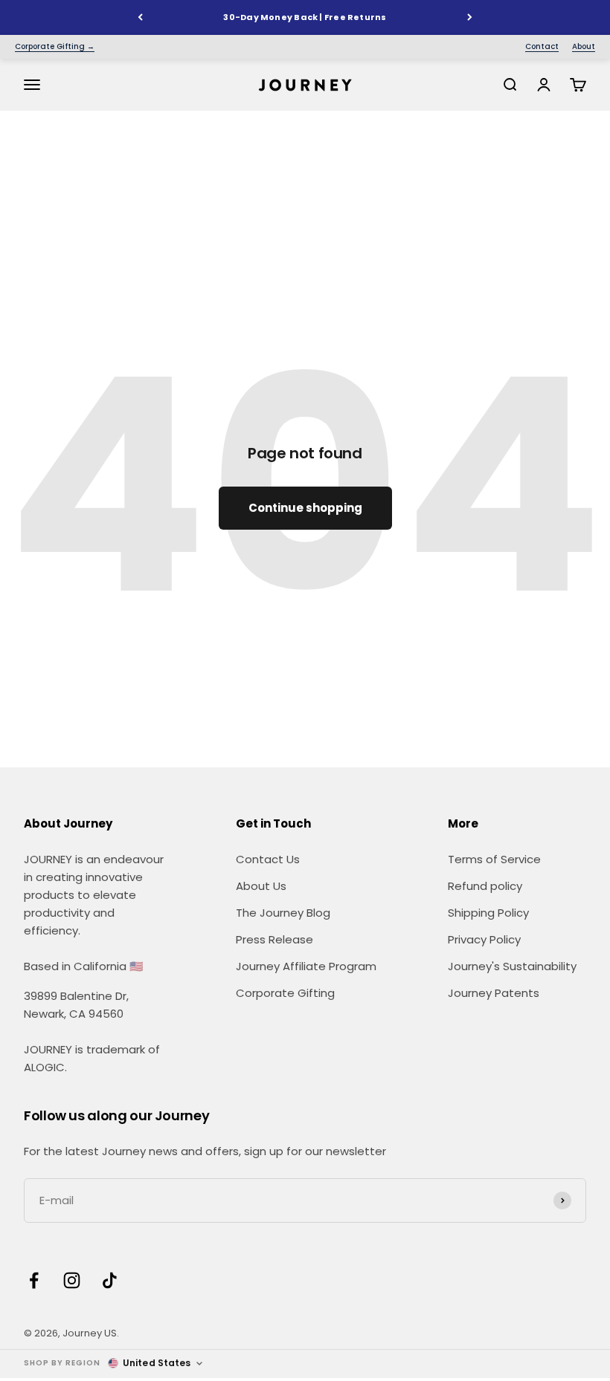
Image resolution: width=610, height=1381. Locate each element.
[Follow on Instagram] (72, 1280)
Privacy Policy (484, 939)
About (583, 47)
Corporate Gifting (285, 993)
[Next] (469, 17)
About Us (261, 886)
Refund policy (485, 886)
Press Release (274, 939)
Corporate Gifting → (54, 47)
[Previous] (140, 17)
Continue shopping (305, 508)
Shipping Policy (488, 912)
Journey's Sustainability (512, 966)
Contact (542, 47)
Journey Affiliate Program (306, 966)
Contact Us (268, 859)
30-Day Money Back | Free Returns (304, 17)
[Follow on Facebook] (34, 1280)
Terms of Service (494, 859)
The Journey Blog (283, 912)
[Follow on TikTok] (110, 1280)
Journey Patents (493, 993)
